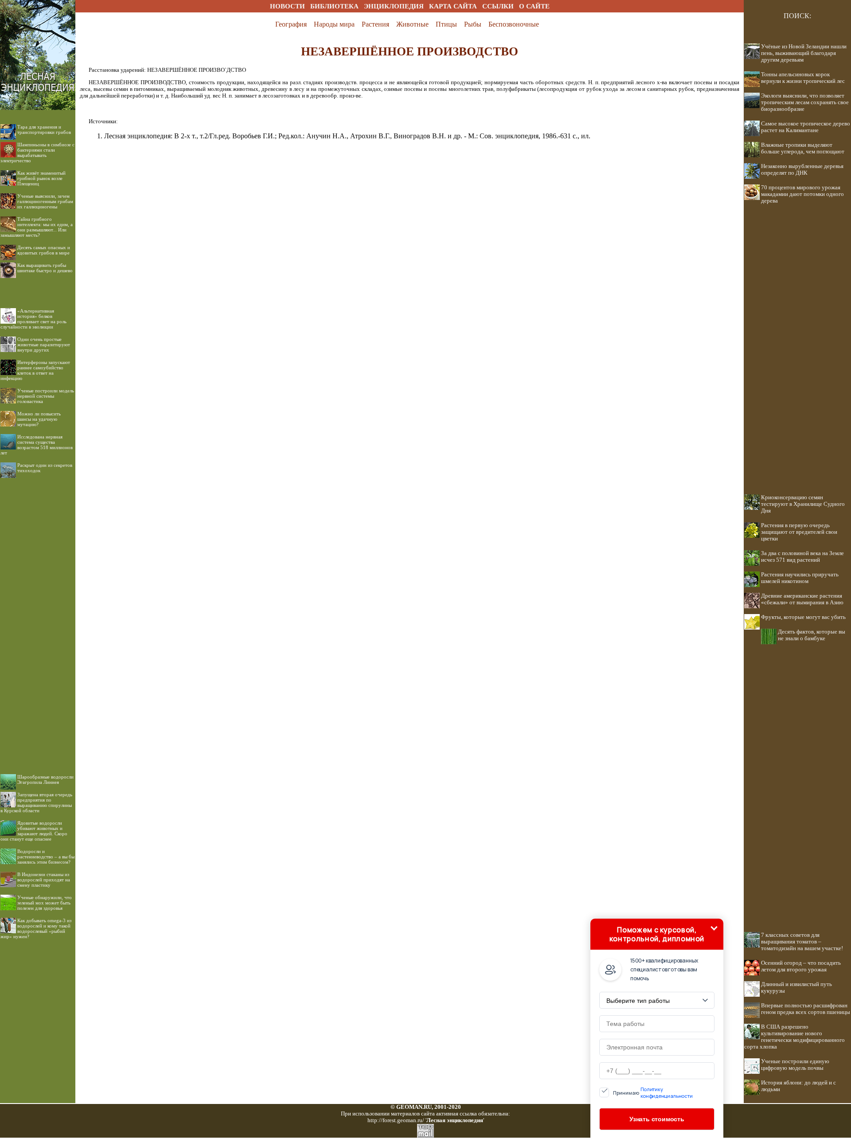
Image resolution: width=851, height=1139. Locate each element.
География (291, 24)
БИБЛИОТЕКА (334, 6)
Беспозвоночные (513, 24)
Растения (375, 24)
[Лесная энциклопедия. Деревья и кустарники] (37, 10)
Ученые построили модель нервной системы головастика (45, 396)
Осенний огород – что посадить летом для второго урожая (801, 966)
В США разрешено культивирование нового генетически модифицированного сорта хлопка (794, 1037)
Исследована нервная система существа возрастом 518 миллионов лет (36, 444)
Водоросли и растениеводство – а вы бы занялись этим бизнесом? (45, 857)
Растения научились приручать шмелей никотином (800, 577)
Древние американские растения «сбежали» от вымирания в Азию (802, 599)
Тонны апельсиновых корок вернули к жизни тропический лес (803, 77)
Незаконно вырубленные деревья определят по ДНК (802, 169)
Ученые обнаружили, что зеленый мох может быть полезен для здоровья (44, 903)
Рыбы (472, 24)
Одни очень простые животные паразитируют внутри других (43, 344)
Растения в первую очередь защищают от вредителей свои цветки (799, 532)
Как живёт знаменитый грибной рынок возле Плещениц (41, 178)
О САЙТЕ (534, 6)
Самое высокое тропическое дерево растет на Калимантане (805, 127)
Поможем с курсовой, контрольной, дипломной (656, 934)
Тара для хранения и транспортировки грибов (44, 129)
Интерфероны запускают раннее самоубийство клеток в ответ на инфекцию (35, 370)
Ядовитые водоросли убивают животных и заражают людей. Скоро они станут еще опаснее (33, 831)
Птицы (446, 24)
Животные (412, 24)
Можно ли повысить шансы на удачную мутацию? (39, 419)
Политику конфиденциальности (666, 1092)
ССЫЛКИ (498, 6)
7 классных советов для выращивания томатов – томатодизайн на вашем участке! (802, 941)
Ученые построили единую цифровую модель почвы (795, 1064)
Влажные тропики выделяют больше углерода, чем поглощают (802, 148)
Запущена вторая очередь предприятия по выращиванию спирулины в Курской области (36, 802)
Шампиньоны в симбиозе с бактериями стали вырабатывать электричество (37, 152)
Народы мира (334, 24)
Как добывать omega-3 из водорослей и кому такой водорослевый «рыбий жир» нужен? (35, 928)
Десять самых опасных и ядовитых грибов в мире (43, 250)
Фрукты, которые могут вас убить (803, 617)
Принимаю (653, 1092)
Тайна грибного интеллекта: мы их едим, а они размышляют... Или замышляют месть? (36, 227)
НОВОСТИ (287, 6)
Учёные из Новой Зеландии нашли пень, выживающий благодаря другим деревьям (804, 53)
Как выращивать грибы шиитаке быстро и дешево (45, 267)
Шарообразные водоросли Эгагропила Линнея (45, 779)
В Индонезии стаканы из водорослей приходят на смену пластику (43, 880)
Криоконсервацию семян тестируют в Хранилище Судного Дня (803, 504)
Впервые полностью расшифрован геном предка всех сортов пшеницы (805, 1008)
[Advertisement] (37, 619)
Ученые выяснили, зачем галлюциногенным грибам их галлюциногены (45, 201)
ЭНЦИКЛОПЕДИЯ (394, 6)
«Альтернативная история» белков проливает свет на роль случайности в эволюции (33, 318)
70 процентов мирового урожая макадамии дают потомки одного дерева (802, 194)
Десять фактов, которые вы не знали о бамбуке (811, 635)
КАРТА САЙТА (453, 6)
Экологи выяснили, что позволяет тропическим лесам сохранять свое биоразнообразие (805, 102)
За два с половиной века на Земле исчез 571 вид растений (802, 556)
